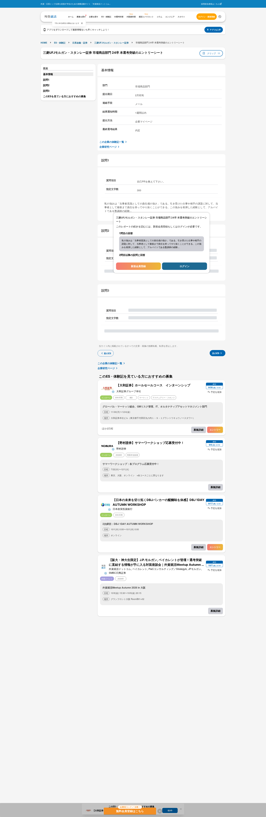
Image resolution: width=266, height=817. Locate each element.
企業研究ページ (108, 146)
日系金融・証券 (79, 42)
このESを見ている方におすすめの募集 (64, 96)
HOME (44, 42)
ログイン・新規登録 (206, 16)
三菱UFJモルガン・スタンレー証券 (111, 42)
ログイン (184, 266)
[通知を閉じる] (82, 23)
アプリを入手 (215, 29)
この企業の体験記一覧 (111, 142)
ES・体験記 (59, 42)
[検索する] (220, 16)
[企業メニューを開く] (107, 388)
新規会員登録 (138, 266)
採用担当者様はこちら (210, 3)
